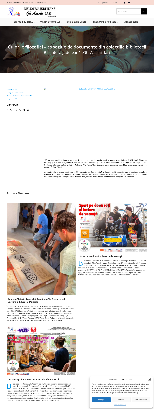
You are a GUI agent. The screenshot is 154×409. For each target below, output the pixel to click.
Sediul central (18, 93)
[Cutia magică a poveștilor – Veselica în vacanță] (41, 351)
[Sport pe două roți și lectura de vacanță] (112, 227)
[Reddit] (15, 110)
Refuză (121, 400)
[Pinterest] (24, 110)
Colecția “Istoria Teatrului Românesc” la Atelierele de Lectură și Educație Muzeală (37, 300)
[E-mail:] (28, 110)
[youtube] (129, 2)
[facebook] (125, 2)
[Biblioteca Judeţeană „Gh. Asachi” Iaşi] (31, 7)
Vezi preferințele (141, 400)
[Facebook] (7, 110)
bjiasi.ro (14, 90)
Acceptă (101, 400)
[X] (11, 110)
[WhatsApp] (20, 110)
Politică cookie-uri (120, 405)
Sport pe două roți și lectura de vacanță (100, 256)
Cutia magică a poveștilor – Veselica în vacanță (33, 379)
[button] (149, 379)
